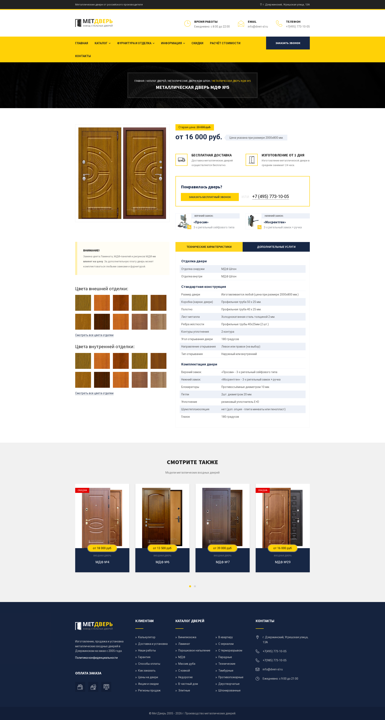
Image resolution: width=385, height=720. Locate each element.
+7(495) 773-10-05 (298, 26)
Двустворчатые (229, 683)
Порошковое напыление (194, 650)
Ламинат (184, 643)
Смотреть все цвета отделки (94, 335)
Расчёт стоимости (225, 43)
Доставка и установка (153, 643)
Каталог (101, 43)
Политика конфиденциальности (96, 657)
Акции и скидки (148, 683)
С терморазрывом (230, 650)
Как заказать (147, 670)
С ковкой (184, 670)
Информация (171, 43)
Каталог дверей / (157, 81)
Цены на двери (148, 677)
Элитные (184, 690)
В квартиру (225, 637)
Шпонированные (229, 690)
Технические (226, 663)
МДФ (181, 657)
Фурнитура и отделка (134, 43)
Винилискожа (187, 637)
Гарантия (144, 657)
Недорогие (185, 677)
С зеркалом (226, 643)
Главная (81, 43)
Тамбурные (225, 670)
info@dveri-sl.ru (258, 26)
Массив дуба (186, 663)
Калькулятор (146, 637)
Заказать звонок (288, 43)
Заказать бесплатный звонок (210, 197)
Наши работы (147, 650)
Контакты (83, 56)
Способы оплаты (149, 663)
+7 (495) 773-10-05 (270, 196)
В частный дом (188, 683)
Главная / (140, 81)
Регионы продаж (149, 690)
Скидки (197, 43)
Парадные (225, 657)
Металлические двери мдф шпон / (190, 81)
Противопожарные (230, 677)
